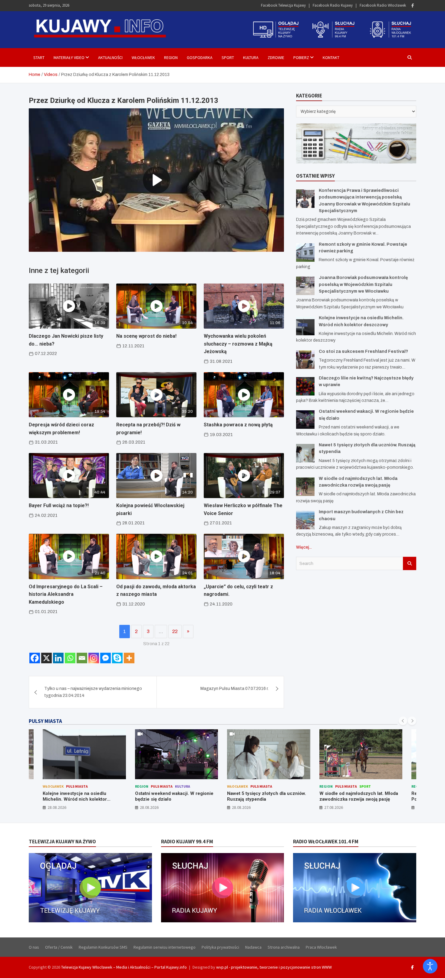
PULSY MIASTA (45, 721)
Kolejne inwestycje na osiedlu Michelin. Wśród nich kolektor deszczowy (75, 799)
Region (171, 57)
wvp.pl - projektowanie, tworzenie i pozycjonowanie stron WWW (274, 967)
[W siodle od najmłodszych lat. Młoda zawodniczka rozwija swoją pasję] (305, 487)
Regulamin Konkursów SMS (103, 947)
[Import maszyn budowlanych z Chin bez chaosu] (305, 520)
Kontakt (331, 57)
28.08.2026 (57, 807)
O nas (34, 947)
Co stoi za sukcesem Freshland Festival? (363, 351)
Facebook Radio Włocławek (383, 5)
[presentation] (403, 721)
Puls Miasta (77, 786)
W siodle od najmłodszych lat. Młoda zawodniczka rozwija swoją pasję (358, 796)
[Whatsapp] (70, 658)
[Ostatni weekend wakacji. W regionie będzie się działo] (305, 419)
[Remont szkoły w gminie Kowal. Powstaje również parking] (305, 252)
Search (409, 563)
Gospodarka (200, 57)
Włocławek (143, 57)
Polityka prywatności (220, 947)
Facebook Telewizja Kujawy (283, 5)
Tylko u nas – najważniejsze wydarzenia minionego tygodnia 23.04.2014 (93, 691)
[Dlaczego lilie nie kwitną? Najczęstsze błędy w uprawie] (305, 386)
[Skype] (117, 658)
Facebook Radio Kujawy (333, 5)
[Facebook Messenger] (105, 658)
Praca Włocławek (321, 947)
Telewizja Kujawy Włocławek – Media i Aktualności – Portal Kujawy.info (124, 967)
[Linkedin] (58, 658)
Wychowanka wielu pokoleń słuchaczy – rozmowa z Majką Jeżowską (238, 343)
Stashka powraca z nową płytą (238, 425)
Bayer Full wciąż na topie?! (59, 505)
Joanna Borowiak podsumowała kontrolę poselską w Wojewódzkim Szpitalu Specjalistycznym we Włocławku (363, 284)
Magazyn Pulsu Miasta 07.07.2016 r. (234, 688)
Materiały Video (69, 57)
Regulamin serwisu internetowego (165, 947)
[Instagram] (93, 658)
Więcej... (304, 547)
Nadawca (253, 947)
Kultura (251, 57)
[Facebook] (412, 5)
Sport (228, 57)
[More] (129, 658)
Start (38, 57)
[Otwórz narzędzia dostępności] (430, 966)
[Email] (82, 658)
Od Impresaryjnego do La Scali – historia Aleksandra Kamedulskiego (66, 594)
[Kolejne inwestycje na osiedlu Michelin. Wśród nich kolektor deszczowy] (305, 326)
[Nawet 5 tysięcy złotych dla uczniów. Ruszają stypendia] (305, 453)
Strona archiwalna (284, 947)
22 (175, 631)
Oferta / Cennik (59, 947)
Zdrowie (276, 57)
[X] (46, 658)
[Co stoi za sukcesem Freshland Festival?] (305, 359)
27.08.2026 (333, 807)
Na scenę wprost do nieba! (146, 336)
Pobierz (301, 57)
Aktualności (110, 57)
